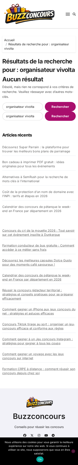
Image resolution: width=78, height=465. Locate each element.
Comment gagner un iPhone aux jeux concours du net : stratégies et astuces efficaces (38, 311)
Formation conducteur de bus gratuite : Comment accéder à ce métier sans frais (38, 247)
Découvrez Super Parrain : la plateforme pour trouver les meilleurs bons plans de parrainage (36, 149)
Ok (40, 459)
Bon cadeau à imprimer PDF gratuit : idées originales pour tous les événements (33, 164)
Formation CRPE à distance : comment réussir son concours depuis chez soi (38, 371)
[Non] (73, 451)
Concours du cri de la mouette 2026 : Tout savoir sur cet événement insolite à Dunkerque (38, 233)
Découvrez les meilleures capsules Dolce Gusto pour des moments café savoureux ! (37, 262)
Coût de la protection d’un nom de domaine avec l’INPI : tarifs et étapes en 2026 (38, 194)
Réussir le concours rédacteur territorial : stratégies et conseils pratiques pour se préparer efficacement (37, 294)
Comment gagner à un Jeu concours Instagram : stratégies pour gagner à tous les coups (37, 341)
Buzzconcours (39, 416)
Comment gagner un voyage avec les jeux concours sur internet (33, 356)
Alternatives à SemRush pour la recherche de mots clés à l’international (35, 179)
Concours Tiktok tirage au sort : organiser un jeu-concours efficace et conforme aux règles (38, 326)
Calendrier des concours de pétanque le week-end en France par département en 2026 (36, 209)
